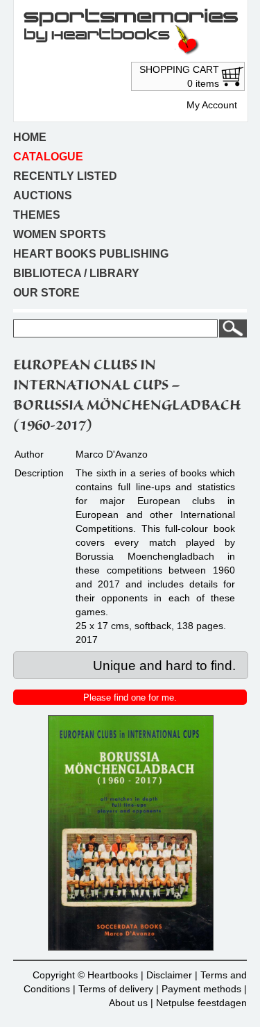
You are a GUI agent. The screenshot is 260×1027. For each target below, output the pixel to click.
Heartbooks (112, 974)
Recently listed (65, 176)
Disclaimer (169, 974)
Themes (36, 215)
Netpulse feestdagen (201, 1002)
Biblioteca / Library (76, 273)
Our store (46, 293)
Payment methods (201, 988)
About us (128, 1002)
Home (29, 137)
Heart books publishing (90, 254)
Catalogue (48, 156)
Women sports (59, 234)
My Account (212, 104)
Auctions (42, 195)
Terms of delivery (115, 988)
